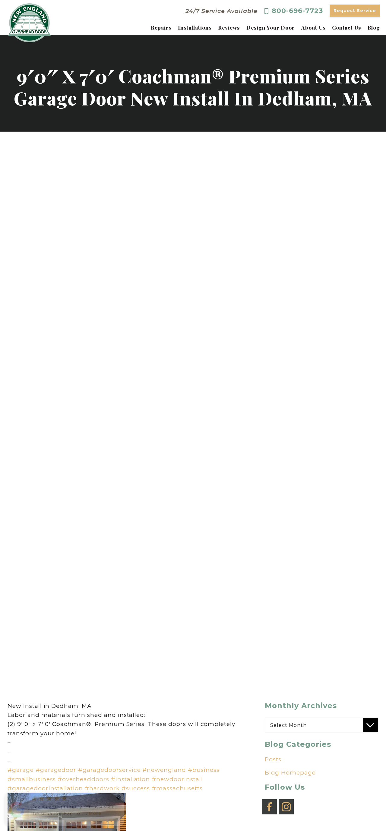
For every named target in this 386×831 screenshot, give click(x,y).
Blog (374, 27)
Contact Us (346, 27)
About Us (313, 27)
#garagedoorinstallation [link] (45, 788)
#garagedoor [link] (56, 769)
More (95, 813)
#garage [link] (21, 769)
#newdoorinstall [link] (177, 779)
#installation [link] (130, 779)
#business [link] (204, 769)
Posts (273, 759)
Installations (194, 27)
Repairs (161, 27)
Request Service (355, 10)
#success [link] (136, 788)
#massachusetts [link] (177, 788)
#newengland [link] (164, 769)
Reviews (229, 27)
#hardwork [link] (102, 788)
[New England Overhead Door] (29, 23)
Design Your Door (270, 27)
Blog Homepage (290, 772)
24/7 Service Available (221, 11)
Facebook (269, 802)
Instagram (286, 802)
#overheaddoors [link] (83, 779)
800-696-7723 (297, 11)
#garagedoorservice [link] (109, 769)
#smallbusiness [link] (32, 779)
